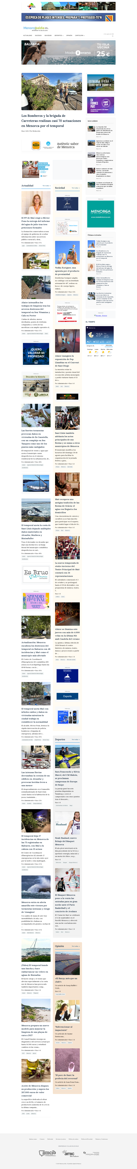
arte (62, 386)
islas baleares (30, 932)
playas (34, 1053)
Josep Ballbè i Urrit (60, 994)
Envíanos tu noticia (61, 1139)
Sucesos (38, 35)
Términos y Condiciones (101, 1139)
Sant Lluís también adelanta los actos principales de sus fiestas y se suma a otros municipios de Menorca (67, 439)
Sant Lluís (70, 466)
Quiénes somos (33, 1139)
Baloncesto (58, 862)
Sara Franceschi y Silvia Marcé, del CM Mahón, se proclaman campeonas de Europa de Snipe (67, 778)
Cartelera (80, 35)
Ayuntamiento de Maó (32, 245)
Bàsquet (65, 862)
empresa (69, 294)
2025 (23, 1113)
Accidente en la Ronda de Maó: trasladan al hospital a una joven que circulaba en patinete (104, 185)
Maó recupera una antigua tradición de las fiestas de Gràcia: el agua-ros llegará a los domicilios (67, 506)
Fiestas (57, 466)
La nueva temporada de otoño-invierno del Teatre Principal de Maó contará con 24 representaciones (67, 569)
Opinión (69, 35)
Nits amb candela (71, 659)
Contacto (42, 1139)
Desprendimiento (37, 803)
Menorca (38, 932)
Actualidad (27, 35)
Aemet (23, 333)
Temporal (36, 993)
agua (23, 245)
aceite (27, 1113)
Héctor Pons (42, 245)
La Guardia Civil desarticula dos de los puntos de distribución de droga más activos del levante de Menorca (104, 130)
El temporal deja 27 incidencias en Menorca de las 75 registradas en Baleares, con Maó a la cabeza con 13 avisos (35, 842)
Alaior (46, 333)
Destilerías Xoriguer (60, 294)
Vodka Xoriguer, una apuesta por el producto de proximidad (67, 271)
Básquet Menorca (73, 862)
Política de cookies (73, 1139)
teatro (62, 596)
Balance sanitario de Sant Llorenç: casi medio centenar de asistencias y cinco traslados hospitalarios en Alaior (104, 172)
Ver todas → (47, 186)
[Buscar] (113, 36)
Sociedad (48, 35)
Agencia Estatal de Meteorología (35, 333)
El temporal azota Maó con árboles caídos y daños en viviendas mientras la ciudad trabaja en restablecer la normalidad (34, 715)
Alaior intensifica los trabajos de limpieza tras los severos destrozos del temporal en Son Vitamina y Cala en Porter (35, 309)
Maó (62, 530)
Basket (57, 932)
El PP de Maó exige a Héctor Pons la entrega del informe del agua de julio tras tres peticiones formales (104, 268)
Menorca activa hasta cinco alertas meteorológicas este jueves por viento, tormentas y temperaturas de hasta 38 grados (104, 157)
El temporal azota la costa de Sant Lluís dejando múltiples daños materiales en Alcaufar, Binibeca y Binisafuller (36, 532)
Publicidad (50, 1139)
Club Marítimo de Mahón (62, 805)
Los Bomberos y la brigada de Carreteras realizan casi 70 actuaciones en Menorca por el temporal (51, 121)
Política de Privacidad (86, 1139)
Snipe (71, 805)
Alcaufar (29, 803)
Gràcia (57, 530)
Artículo (58, 1042)
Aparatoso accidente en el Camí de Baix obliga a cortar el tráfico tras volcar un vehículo (104, 143)
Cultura (57, 596)
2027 (23, 1053)
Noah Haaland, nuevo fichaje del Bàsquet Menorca (66, 841)
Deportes (59, 35)
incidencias (25, 467)
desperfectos (38, 739)
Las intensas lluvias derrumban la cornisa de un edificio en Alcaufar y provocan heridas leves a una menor (35, 779)
